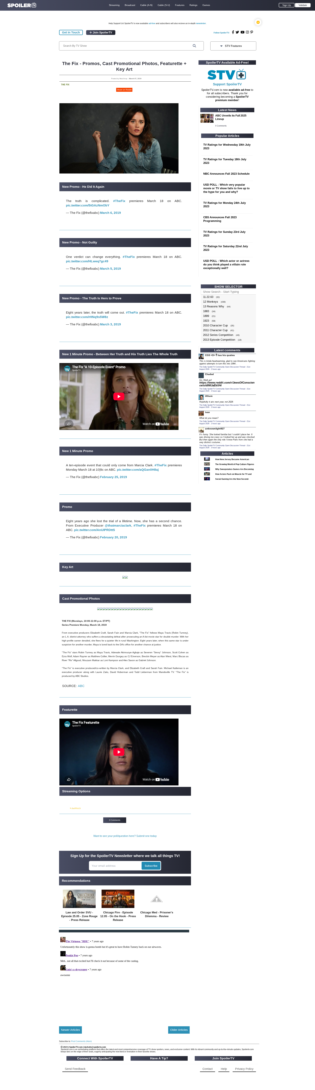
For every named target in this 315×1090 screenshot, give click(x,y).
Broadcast (130, 5)
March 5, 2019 (110, 268)
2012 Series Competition (218, 335)
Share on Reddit (124, 90)
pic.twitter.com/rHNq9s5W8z (87, 317)
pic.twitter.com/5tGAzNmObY (87, 205)
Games (206, 5)
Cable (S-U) (164, 5)
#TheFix (119, 201)
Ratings (193, 5)
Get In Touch (71, 32)
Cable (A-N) (146, 5)
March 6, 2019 (110, 212)
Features (179, 5)
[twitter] (237, 32)
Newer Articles (70, 1030)
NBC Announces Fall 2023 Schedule (226, 173)
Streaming (114, 5)
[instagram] (247, 32)
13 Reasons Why (213, 306)
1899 (206, 316)
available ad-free (239, 89)
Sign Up (286, 5)
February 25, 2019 (113, 477)
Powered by (64, 808)
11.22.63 (208, 297)
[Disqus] (124, 977)
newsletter (201, 23)
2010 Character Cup (215, 325)
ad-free (152, 23)
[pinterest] (251, 32)
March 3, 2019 (110, 324)
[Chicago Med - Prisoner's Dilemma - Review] (156, 908)
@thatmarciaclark (118, 525)
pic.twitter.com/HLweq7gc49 (87, 261)
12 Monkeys (210, 301)
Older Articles (179, 1030)
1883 (206, 311)
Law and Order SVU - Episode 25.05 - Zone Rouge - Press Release (79, 916)
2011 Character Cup (215, 330)
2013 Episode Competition (219, 339)
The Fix (65, 84)
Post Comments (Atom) (81, 1041)
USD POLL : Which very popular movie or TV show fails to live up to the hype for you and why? (226, 188)
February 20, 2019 (113, 537)
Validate (303, 5)
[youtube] (242, 32)
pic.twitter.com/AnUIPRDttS (94, 530)
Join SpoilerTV (102, 32)
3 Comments (114, 820)
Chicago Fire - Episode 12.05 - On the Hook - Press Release (118, 916)
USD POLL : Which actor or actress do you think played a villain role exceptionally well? (226, 264)
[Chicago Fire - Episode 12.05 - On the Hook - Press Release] (118, 908)
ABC (81, 686)
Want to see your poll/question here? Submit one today (125, 836)
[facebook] (233, 32)
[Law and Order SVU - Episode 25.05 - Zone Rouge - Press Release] (79, 908)
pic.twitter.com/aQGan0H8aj (138, 469)
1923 (206, 320)
